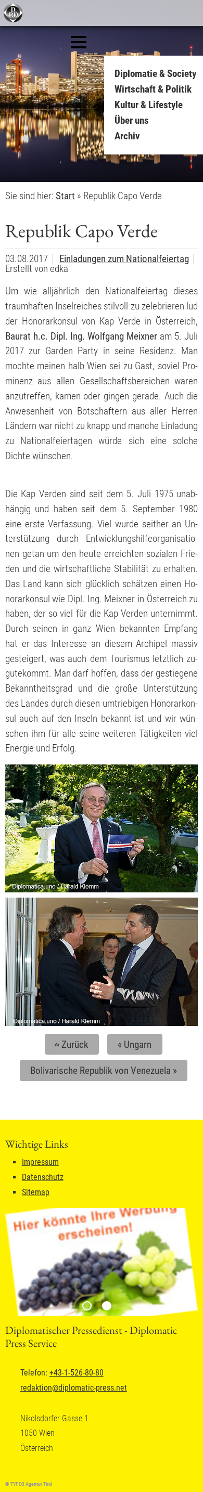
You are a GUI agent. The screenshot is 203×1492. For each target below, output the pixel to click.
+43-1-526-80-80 (76, 1373)
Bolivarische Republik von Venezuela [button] (103, 1070)
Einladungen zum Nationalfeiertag (124, 259)
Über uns (132, 120)
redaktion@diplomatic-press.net (73, 1388)
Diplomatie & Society (155, 74)
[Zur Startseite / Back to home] (11, 20)
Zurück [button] (70, 1044)
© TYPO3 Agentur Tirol (28, 1484)
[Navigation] (78, 42)
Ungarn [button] (134, 1044)
